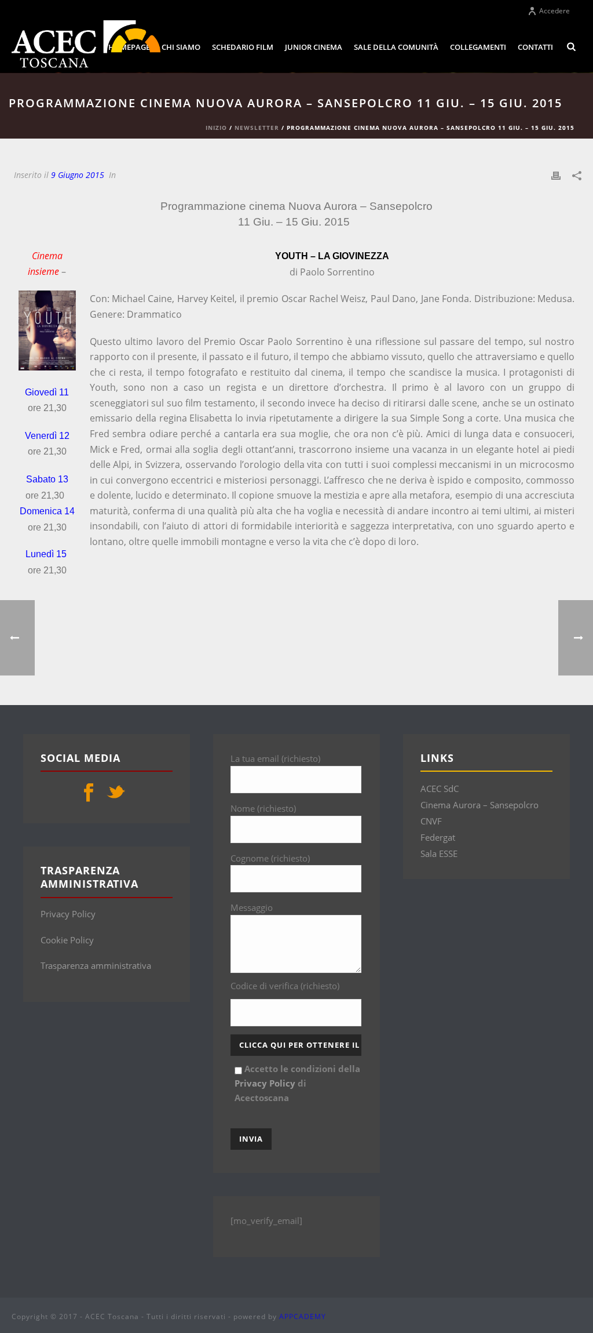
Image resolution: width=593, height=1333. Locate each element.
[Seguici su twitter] (116, 793)
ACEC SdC (439, 788)
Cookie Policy (67, 940)
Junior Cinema (313, 47)
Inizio (216, 128)
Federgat (437, 837)
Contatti (535, 47)
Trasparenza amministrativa (96, 965)
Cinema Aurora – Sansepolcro (479, 805)
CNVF (431, 821)
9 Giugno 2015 (77, 174)
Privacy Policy (68, 914)
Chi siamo (181, 47)
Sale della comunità (396, 47)
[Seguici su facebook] (88, 793)
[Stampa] (556, 174)
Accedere (554, 11)
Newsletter (257, 128)
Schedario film (242, 47)
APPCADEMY (302, 1316)
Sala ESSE (438, 853)
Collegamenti (478, 47)
